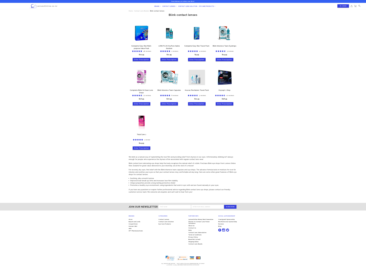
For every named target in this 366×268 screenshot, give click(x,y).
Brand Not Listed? (194, 239)
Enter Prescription (141, 59)
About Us (191, 225)
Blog (219, 226)
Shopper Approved (193, 264)
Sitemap (202, 263)
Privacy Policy (193, 237)
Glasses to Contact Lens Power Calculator (199, 222)
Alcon (130, 219)
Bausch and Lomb (134, 221)
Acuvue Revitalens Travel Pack (197, 90)
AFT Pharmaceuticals (136, 231)
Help (190, 230)
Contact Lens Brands (195, 244)
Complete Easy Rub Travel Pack (196, 46)
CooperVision (133, 224)
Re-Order (343, 6)
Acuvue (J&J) (133, 226)
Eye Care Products (206, 6)
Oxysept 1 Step (224, 90)
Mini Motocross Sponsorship (227, 221)
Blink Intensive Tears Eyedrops (224, 46)
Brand (157, 6)
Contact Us (192, 228)
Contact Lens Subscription (197, 232)
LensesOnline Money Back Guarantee (200, 219)
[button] (170, 258)
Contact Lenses (169, 6)
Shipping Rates (193, 241)
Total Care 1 (141, 134)
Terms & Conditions (195, 235)
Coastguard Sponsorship (226, 219)
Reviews (221, 224)
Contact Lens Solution (187, 6)
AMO (130, 228)
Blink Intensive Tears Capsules (169, 90)
